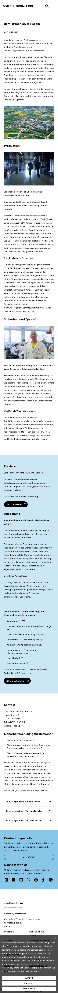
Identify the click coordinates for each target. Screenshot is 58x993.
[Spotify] (51, 880)
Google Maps (10, 725)
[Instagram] (36, 880)
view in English (11, 31)
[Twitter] (29, 880)
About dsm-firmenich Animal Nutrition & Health (14, 923)
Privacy (9, 967)
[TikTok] (43, 880)
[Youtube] (21, 880)
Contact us (34, 919)
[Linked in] (6, 880)
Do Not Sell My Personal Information (33, 967)
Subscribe (9, 931)
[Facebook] (14, 880)
